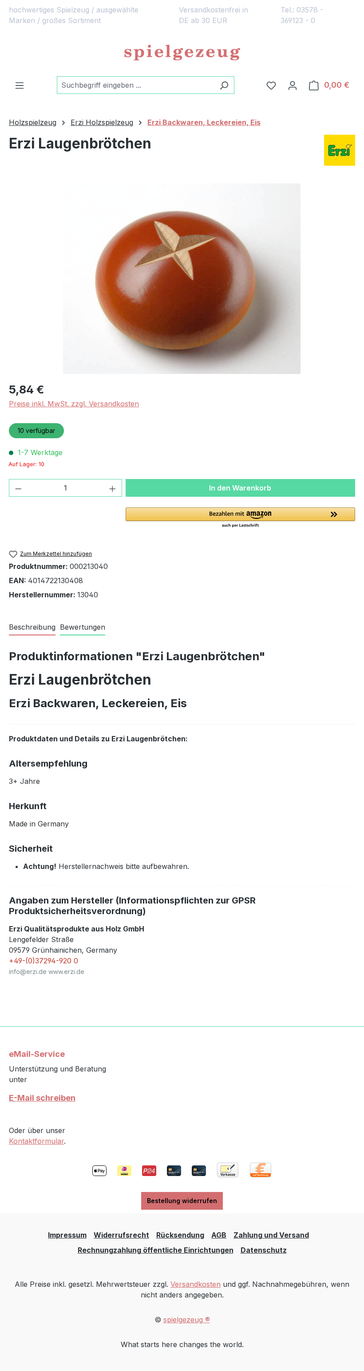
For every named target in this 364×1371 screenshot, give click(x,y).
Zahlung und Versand (271, 1235)
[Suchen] (224, 85)
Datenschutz (264, 1250)
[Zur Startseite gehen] (182, 53)
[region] (182, 278)
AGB (218, 1235)
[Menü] (19, 85)
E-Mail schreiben (42, 1097)
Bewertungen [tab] (82, 627)
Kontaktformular (36, 1141)
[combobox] (135, 85)
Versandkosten (195, 1284)
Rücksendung (180, 1235)
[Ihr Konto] (292, 85)
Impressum (67, 1235)
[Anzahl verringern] (18, 488)
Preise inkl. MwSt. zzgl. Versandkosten (74, 403)
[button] (240, 518)
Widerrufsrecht (121, 1235)
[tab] (32, 627)
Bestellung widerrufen (182, 1200)
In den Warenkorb (240, 487)
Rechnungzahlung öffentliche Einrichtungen (155, 1250)
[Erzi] (339, 150)
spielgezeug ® (186, 1319)
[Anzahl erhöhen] (112, 488)
